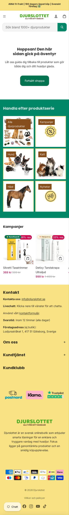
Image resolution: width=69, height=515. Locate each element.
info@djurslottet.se (33, 299)
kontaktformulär (29, 313)
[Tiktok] (44, 506)
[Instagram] (31, 506)
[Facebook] (24, 506)
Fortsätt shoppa (34, 80)
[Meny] (4, 16)
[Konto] (56, 16)
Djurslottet (39, 490)
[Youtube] (38, 506)
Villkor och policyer (34, 497)
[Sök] (62, 27)
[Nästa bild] (62, 256)
